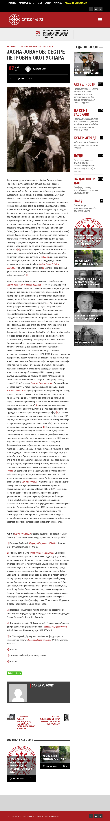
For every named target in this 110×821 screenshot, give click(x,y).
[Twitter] (96, 9)
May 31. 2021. (51, 766)
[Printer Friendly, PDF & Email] (14, 673)
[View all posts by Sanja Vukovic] (28, 69)
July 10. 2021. (18, 779)
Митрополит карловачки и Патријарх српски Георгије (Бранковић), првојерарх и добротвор (55, 34)
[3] (27, 275)
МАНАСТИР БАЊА (84, 342)
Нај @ (88, 201)
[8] (44, 427)
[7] (52, 423)
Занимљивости (46, 46)
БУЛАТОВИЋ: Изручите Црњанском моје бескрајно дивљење (87, 281)
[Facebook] (91, 9)
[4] (48, 303)
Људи (88, 156)
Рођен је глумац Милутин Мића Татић (87, 71)
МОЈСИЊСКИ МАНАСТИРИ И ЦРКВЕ (86, 262)
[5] (36, 405)
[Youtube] (100, 9)
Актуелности (13, 46)
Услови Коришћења (50, 816)
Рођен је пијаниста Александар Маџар (86, 317)
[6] (57, 412)
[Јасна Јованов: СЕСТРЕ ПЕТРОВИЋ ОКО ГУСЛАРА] (38, 129)
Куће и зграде (88, 138)
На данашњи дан (88, 181)
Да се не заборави (29, 46)
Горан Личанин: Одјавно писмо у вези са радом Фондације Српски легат (88, 240)
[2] (43, 267)
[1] (18, 249)
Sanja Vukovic (39, 69)
